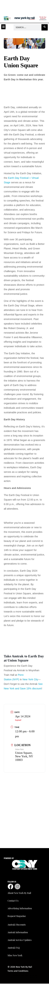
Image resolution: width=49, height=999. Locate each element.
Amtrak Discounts (17, 924)
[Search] (44, 27)
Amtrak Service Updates (20, 940)
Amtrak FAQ (14, 947)
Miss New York (15, 955)
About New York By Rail (19, 892)
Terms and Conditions (18, 971)
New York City (30, 679)
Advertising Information (20, 908)
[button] (3, 26)
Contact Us (13, 900)
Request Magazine (17, 916)
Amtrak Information (18, 932)
